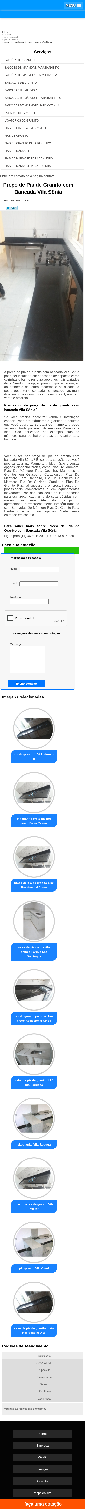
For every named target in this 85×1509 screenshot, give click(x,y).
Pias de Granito (16, 135)
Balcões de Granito (19, 60)
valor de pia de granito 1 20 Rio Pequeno (34, 1082)
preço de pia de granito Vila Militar (34, 1206)
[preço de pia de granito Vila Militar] (34, 1177)
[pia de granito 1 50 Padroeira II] (34, 727)
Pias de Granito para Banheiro (27, 143)
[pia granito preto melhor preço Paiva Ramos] (34, 791)
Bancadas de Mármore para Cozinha (31, 105)
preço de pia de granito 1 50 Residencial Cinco (34, 885)
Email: (14, 583)
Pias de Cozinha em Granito (25, 128)
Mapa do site (42, 1493)
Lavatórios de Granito (21, 120)
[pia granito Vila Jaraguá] (34, 1117)
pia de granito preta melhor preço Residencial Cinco (34, 1018)
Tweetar (12, 208)
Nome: (15, 568)
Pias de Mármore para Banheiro (28, 158)
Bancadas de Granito (20, 82)
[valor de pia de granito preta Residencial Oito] (34, 1301)
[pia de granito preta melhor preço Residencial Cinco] (34, 989)
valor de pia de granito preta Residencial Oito (34, 1330)
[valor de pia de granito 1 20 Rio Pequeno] (34, 1053)
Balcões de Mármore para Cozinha (30, 75)
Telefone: (16, 597)
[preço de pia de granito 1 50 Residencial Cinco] (34, 856)
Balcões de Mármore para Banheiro (31, 67)
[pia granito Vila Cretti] (34, 1241)
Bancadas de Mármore (21, 90)
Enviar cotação (26, 683)
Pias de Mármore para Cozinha (27, 166)
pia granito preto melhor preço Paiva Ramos (34, 821)
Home (42, 1433)
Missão (42, 1457)
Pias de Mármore (17, 150)
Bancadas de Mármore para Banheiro (32, 97)
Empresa (42, 1445)
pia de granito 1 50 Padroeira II (34, 757)
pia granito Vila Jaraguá (34, 1144)
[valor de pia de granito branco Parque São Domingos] (34, 920)
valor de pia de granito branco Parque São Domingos (34, 952)
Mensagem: (18, 644)
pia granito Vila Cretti (34, 1268)
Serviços (42, 52)
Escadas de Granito (19, 113)
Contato (42, 1481)
